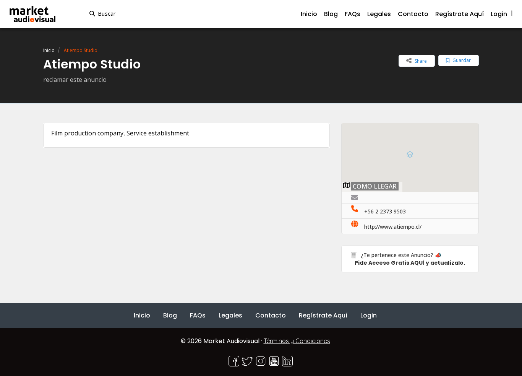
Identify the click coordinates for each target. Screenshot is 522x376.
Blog (331, 14)
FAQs (352, 14)
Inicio (309, 14)
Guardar (461, 60)
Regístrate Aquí (459, 14)
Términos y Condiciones (297, 341)
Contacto (413, 14)
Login (499, 14)
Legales (379, 14)
